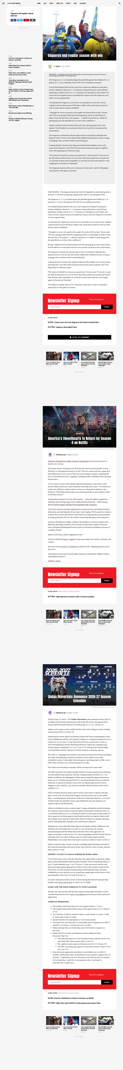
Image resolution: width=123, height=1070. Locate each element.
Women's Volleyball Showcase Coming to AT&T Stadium (21, 119)
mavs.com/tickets (65, 840)
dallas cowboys (63, 570)
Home (39, 3)
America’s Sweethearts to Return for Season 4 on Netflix (20, 59)
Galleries (83, 3)
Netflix (77, 570)
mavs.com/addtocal (78, 852)
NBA (77, 951)
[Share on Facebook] (13, 20)
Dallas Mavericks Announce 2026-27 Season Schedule (20, 66)
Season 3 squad (68, 518)
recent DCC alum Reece (69, 525)
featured (72, 570)
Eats (45, 3)
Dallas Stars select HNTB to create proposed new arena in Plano (20, 74)
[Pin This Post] (26, 20)
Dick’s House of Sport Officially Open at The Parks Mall (21, 106)
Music (51, 3)
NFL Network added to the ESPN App (20, 113)
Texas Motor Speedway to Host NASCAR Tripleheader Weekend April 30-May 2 (20, 82)
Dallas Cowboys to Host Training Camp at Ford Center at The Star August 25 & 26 (21, 91)
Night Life (60, 3)
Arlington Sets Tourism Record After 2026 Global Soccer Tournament (20, 99)
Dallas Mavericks (63, 951)
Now (75, 3)
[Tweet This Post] (20, 20)
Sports (68, 3)
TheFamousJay (61, 434)
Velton (58, 66)
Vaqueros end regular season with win (22, 14)
